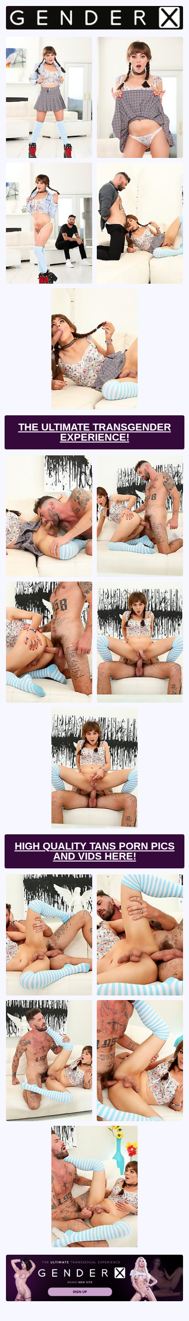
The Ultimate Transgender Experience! (94, 432)
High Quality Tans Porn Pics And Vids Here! (95, 851)
